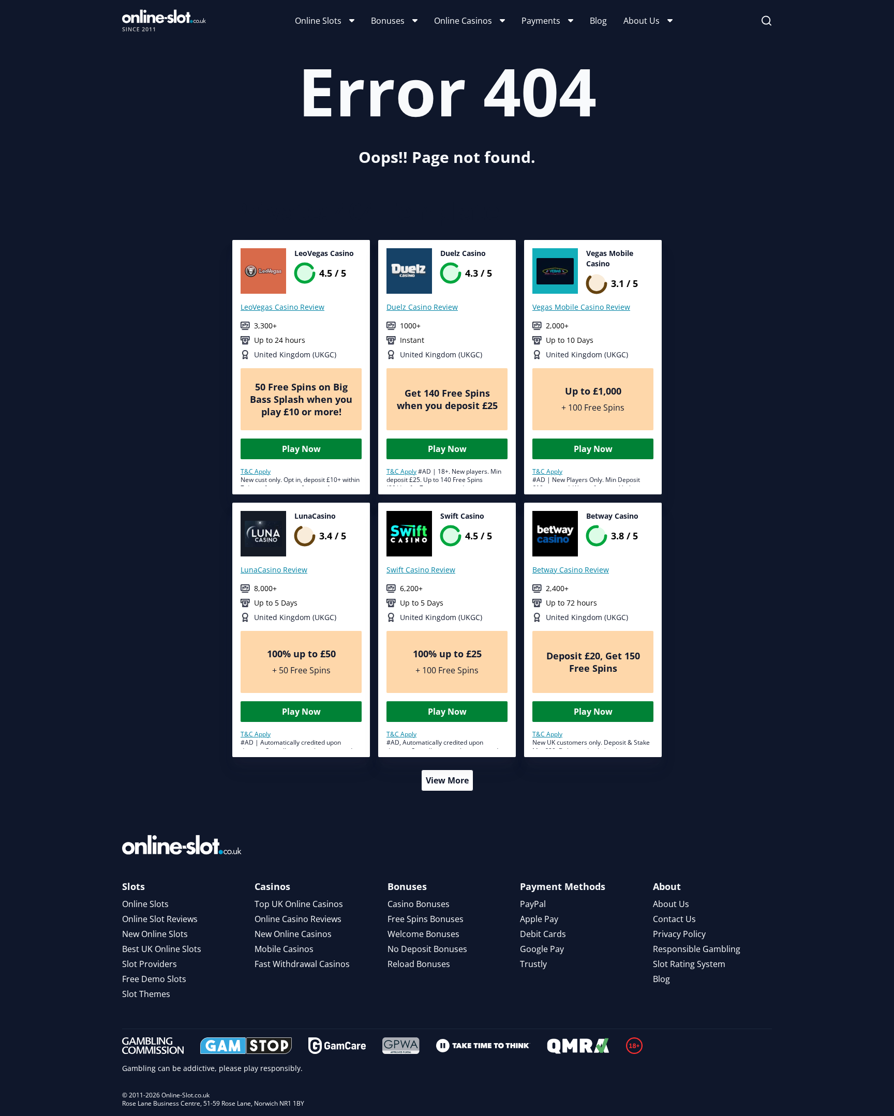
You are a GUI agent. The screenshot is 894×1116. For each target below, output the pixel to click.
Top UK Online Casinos (299, 904)
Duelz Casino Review (422, 307)
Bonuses (388, 20)
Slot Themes (146, 994)
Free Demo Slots (154, 979)
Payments (541, 20)
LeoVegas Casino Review (282, 307)
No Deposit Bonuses (427, 949)
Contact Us (674, 919)
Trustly (533, 964)
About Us (641, 20)
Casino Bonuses (419, 904)
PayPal (533, 904)
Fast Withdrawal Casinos (302, 964)
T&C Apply (256, 471)
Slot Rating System (689, 964)
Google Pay (542, 949)
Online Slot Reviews (160, 919)
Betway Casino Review (570, 570)
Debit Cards (543, 934)
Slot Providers (149, 964)
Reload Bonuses (419, 964)
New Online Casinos (293, 934)
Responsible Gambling (696, 949)
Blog (598, 20)
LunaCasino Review (274, 570)
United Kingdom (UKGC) (295, 354)
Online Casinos (463, 20)
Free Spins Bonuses (426, 919)
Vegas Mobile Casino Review (581, 307)
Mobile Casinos (284, 949)
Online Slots (318, 20)
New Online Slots (155, 934)
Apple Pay (539, 919)
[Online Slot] (164, 20)
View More (447, 780)
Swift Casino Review (420, 570)
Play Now (301, 449)
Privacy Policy (679, 934)
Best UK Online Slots (161, 949)
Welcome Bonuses (423, 934)
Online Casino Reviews (298, 919)
